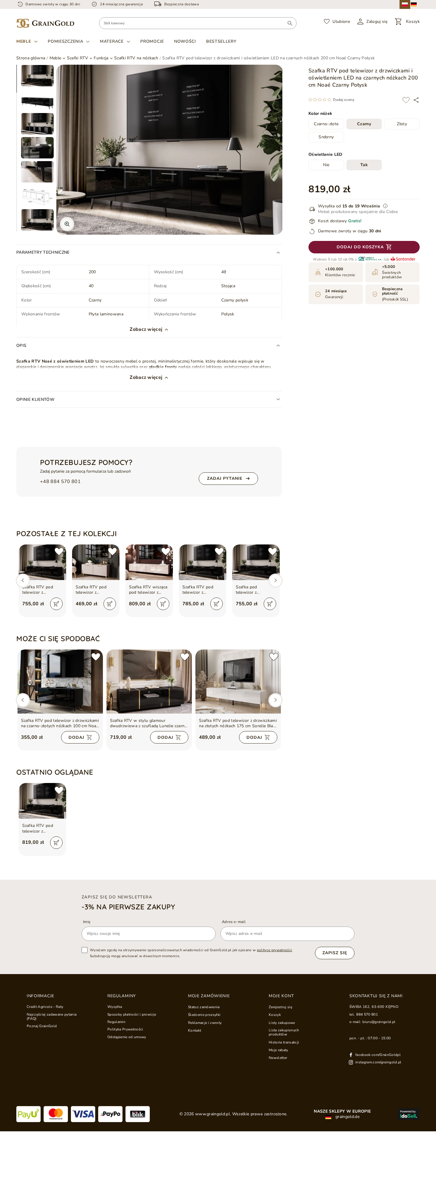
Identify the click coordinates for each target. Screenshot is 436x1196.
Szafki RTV (77, 58)
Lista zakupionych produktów (284, 1032)
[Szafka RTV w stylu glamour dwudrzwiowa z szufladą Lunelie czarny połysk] (149, 681)
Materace (112, 41)
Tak (364, 165)
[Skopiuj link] (416, 100)
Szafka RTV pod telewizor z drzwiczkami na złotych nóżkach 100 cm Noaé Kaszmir (95, 590)
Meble (23, 41)
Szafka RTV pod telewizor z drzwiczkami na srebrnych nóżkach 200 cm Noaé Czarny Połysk (202, 590)
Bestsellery (221, 41)
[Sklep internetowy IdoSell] (408, 1114)
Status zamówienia (204, 1007)
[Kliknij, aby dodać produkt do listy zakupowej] (406, 100)
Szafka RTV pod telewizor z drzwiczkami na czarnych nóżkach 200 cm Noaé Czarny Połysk (42, 590)
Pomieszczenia (65, 41)
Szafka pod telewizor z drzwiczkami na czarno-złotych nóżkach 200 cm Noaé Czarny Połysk (255, 590)
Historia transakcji (284, 1042)
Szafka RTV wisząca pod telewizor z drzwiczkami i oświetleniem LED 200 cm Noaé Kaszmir (148, 590)
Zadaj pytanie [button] (224, 478)
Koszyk (275, 1015)
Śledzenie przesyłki (204, 1015)
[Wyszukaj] (290, 23)
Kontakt (194, 1030)
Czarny (364, 124)
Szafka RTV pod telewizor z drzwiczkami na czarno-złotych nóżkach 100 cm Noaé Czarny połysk (60, 723)
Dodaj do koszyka (360, 247)
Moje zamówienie (209, 996)
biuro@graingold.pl (378, 1022)
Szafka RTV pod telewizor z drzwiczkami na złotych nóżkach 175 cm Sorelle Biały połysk (238, 723)
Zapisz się (334, 953)
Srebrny (326, 137)
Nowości (185, 41)
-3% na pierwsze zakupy (128, 906)
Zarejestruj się (280, 1007)
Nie (326, 165)
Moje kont (281, 996)
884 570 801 (367, 1014)
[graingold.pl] (45, 23)
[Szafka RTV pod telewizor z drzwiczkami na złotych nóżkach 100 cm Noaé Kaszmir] (96, 562)
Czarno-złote (326, 124)
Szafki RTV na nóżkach (136, 58)
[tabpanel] (37, 76)
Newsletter (278, 1058)
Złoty (402, 124)
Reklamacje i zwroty (205, 1023)
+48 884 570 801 (60, 482)
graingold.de (346, 1116)
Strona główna (30, 58)
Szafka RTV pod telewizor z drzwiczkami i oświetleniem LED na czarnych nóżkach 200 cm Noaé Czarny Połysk (42, 828)
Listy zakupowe (282, 1023)
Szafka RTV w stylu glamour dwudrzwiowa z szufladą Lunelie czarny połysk (148, 723)
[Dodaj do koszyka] (56, 604)
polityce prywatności (274, 950)
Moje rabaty (278, 1050)
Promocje (152, 41)
